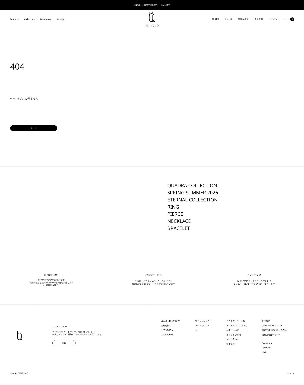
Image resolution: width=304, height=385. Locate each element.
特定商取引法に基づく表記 (274, 330)
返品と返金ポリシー (271, 334)
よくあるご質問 (233, 334)
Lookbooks (45, 19)
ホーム (34, 128)
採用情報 (230, 344)
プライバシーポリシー (272, 325)
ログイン (273, 19)
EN (226, 19)
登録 (64, 343)
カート (198, 330)
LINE (264, 352)
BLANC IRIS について (170, 321)
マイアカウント (202, 325)
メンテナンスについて (236, 325)
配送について (232, 330)
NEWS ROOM (167, 330)
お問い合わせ (232, 339)
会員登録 (258, 19)
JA (231, 19)
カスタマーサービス (235, 321)
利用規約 (266, 321)
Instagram (267, 343)
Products (14, 19)
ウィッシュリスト (203, 321)
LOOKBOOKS (167, 334)
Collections (29, 19)
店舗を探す (243, 19)
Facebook (266, 347)
